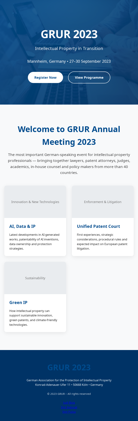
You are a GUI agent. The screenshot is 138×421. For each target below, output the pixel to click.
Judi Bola (69, 403)
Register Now (45, 77)
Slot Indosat (69, 407)
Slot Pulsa (69, 412)
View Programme (89, 77)
